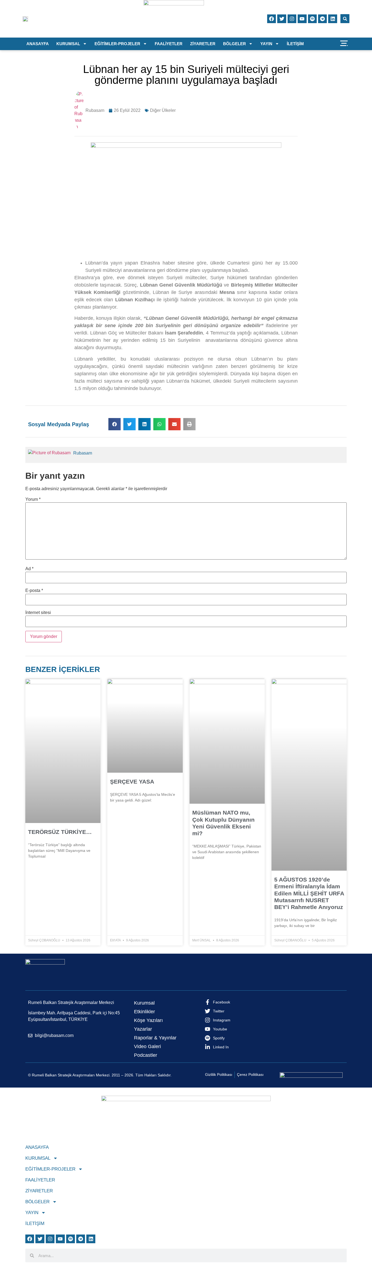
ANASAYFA (37, 43)
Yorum (33, 499)
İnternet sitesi (38, 612)
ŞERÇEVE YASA (132, 781)
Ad (29, 569)
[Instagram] (292, 18)
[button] (344, 18)
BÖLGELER (234, 43)
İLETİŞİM (295, 43)
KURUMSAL (68, 43)
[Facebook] (271, 18)
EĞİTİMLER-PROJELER (117, 43)
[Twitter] (281, 18)
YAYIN (266, 43)
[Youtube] (302, 18)
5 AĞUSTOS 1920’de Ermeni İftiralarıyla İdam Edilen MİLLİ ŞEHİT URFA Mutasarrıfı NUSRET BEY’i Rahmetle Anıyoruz (309, 893)
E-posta (34, 590)
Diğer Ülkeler (163, 110)
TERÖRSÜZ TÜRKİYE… (60, 832)
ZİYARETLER (202, 43)
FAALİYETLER (168, 43)
